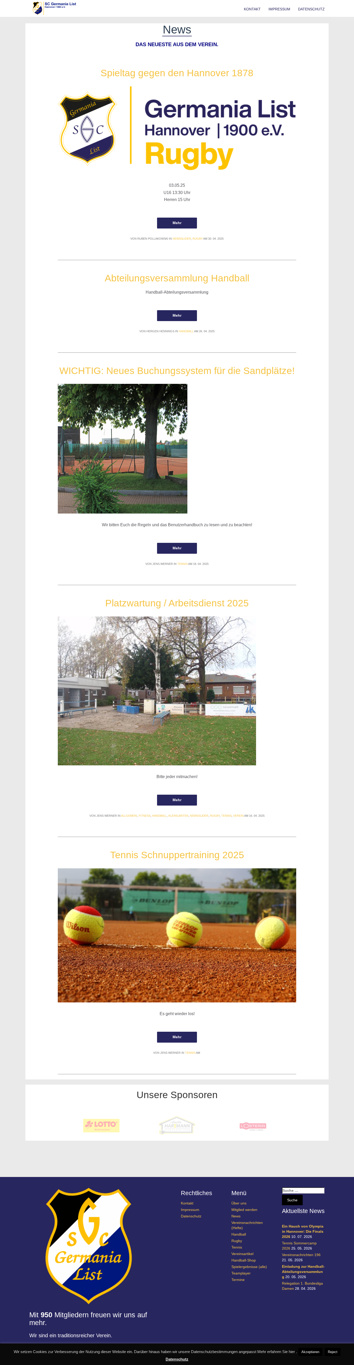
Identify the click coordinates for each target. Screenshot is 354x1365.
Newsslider (182, 238)
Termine (238, 1280)
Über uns (238, 1203)
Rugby (198, 238)
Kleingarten (178, 815)
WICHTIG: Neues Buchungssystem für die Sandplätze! (177, 370)
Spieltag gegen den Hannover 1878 (177, 73)
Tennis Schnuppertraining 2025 (177, 855)
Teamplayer (241, 1273)
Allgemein (129, 815)
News (235, 1216)
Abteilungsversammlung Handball (177, 278)
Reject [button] (332, 1352)
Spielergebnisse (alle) (249, 1267)
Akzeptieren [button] (310, 1352)
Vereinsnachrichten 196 (301, 1255)
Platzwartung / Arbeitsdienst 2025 (177, 603)
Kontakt (252, 9)
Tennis (182, 563)
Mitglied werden (244, 1210)
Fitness (145, 815)
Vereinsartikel (242, 1254)
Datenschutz (311, 9)
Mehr (177, 223)
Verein (238, 815)
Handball (186, 331)
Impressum (279, 9)
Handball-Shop (243, 1260)
